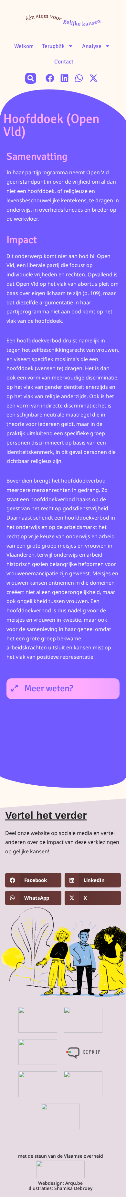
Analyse (91, 46)
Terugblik (53, 46)
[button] (30, 78)
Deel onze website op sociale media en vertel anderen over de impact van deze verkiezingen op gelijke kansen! (62, 842)
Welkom (24, 46)
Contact (63, 61)
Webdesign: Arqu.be (60, 1183)
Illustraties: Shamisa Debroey (60, 1188)
